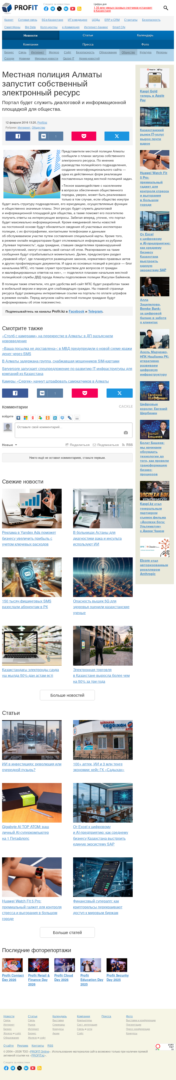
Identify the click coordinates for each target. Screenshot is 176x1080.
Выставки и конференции (141, 1020)
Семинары (58, 1024)
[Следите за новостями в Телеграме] (52, 8)
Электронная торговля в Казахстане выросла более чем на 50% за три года (101, 675)
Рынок (31, 1024)
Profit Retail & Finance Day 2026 (39, 979)
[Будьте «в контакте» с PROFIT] (66, 8)
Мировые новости (46, 58)
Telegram (95, 311)
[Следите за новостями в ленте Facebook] (46, 8)
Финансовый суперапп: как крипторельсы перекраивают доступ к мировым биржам (97, 906)
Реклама (22, 1045)
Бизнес (9, 52)
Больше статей (67, 932)
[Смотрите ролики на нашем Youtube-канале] (72, 8)
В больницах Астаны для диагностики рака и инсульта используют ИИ (97, 538)
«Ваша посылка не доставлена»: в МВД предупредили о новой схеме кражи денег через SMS (67, 351)
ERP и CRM (112, 20)
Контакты (38, 1045)
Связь (22, 52)
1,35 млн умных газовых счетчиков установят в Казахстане (123, 8)
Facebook (76, 311)
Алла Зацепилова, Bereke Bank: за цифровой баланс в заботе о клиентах (153, 310)
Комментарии (15, 407)
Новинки (24, 58)
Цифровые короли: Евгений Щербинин (153, 408)
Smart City (119, 27)
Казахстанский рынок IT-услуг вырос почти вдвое (152, 136)
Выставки (58, 1020)
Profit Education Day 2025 (91, 979)
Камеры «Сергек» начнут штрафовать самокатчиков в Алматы (55, 381)
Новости (31, 35)
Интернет (37, 52)
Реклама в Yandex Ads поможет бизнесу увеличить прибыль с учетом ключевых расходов (29, 538)
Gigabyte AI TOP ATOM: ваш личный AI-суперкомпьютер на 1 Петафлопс (25, 832)
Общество (128, 52)
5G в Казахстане (52, 20)
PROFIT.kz (37, 1055)
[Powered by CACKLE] (126, 407)
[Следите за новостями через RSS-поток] (79, 8)
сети (89, 1029)
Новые (8, 444)
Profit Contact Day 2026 (13, 977)
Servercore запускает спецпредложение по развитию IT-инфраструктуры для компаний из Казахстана (67, 371)
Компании (30, 44)
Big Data (30, 27)
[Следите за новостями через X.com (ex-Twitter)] (59, 8)
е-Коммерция (71, 27)
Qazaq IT (68, 58)
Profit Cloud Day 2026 (63, 977)
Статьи (88, 35)
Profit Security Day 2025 (118, 977)
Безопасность (151, 20)
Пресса (88, 44)
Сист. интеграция (87, 1024)
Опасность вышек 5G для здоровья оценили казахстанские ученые (101, 606)
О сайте (8, 1045)
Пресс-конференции (138, 1029)
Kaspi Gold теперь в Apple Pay (152, 95)
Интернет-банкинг (96, 27)
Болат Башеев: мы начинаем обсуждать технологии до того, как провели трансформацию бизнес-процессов (154, 458)
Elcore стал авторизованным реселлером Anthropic (154, 567)
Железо (54, 52)
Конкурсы (58, 1029)
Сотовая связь (27, 20)
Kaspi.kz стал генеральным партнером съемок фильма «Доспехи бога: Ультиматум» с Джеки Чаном (153, 517)
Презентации (133, 1024)
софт (18, 1033)
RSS (129, 444)
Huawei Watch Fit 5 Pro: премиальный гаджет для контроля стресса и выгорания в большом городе (154, 188)
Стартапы (131, 20)
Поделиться (79, 444)
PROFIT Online (39, 1051)
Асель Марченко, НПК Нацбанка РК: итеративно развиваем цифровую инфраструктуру (154, 362)
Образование (108, 52)
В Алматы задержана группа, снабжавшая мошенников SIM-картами (60, 361)
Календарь (145, 35)
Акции (55, 1033)
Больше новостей (67, 695)
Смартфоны (12, 27)
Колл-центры (49, 27)
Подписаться (107, 444)
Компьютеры (84, 1020)
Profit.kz (42, 122)
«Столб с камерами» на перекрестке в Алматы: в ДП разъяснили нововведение (57, 338)
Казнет (9, 20)
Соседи (9, 58)
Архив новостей (89, 58)
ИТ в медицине (77, 20)
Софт (67, 52)
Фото (145, 44)
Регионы (161, 52)
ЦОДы (96, 20)
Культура (145, 52)
